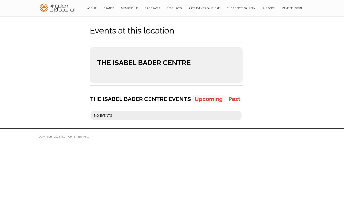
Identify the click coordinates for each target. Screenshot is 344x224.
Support (268, 8)
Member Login (292, 8)
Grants (108, 8)
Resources (174, 8)
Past (234, 99)
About (91, 8)
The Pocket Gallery (241, 8)
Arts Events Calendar (204, 8)
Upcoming (208, 99)
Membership (129, 8)
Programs (152, 8)
